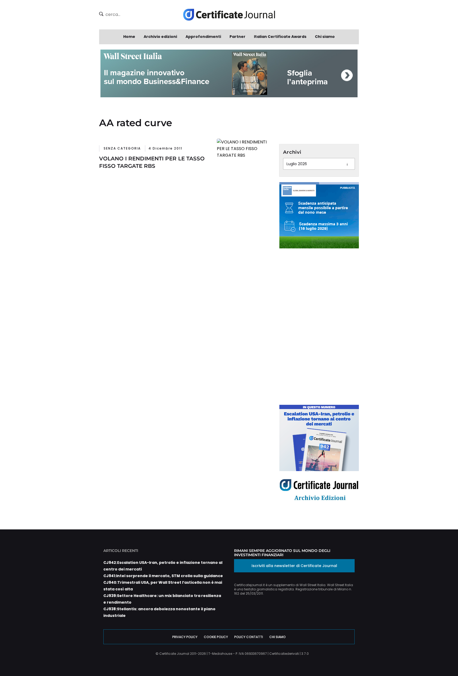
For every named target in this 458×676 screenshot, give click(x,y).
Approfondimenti (203, 36)
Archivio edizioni (160, 36)
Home (129, 36)
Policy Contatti (248, 637)
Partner (237, 36)
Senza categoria (122, 148)
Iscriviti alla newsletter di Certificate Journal (294, 565)
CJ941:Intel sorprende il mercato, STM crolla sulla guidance (163, 575)
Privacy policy (184, 637)
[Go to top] (432, 658)
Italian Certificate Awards (280, 36)
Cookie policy (216, 637)
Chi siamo (325, 36)
